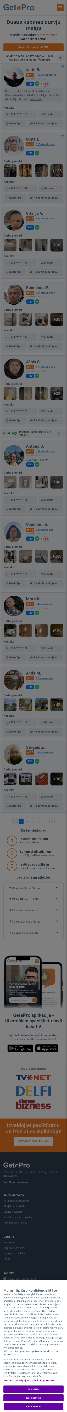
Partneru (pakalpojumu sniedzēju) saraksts (28, 1380)
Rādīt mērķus (33, 1406)
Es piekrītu (33, 1388)
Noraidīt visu (33, 1397)
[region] (33, 1346)
